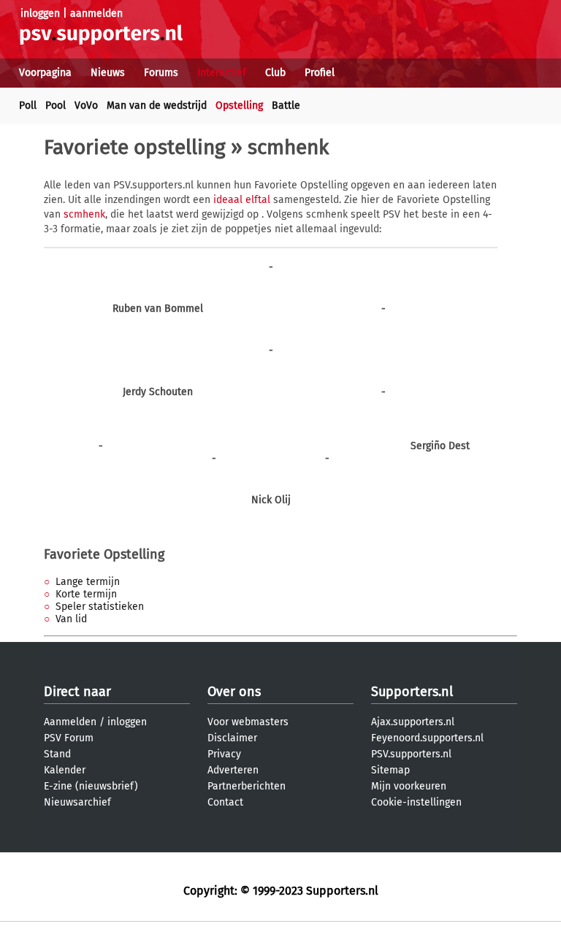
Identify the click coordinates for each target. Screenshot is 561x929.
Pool (55, 105)
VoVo (86, 105)
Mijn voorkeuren (408, 786)
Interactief (221, 72)
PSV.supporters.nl (411, 754)
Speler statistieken (100, 606)
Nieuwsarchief (77, 802)
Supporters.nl (412, 692)
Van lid (71, 619)
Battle (286, 105)
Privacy (224, 754)
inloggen (40, 13)
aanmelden (96, 13)
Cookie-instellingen (416, 802)
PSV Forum (69, 738)
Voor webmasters (248, 722)
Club (275, 72)
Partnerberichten (246, 786)
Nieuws (108, 72)
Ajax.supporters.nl (412, 722)
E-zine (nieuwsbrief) (91, 786)
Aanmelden (70, 722)
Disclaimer (232, 738)
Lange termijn (88, 582)
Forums (161, 72)
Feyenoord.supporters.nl (427, 738)
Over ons (234, 692)
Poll (28, 105)
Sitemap (390, 770)
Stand (57, 754)
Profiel (320, 72)
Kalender (64, 770)
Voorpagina (45, 72)
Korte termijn (86, 594)
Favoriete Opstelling (104, 554)
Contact (225, 802)
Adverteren (233, 770)
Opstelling (239, 105)
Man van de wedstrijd (157, 105)
